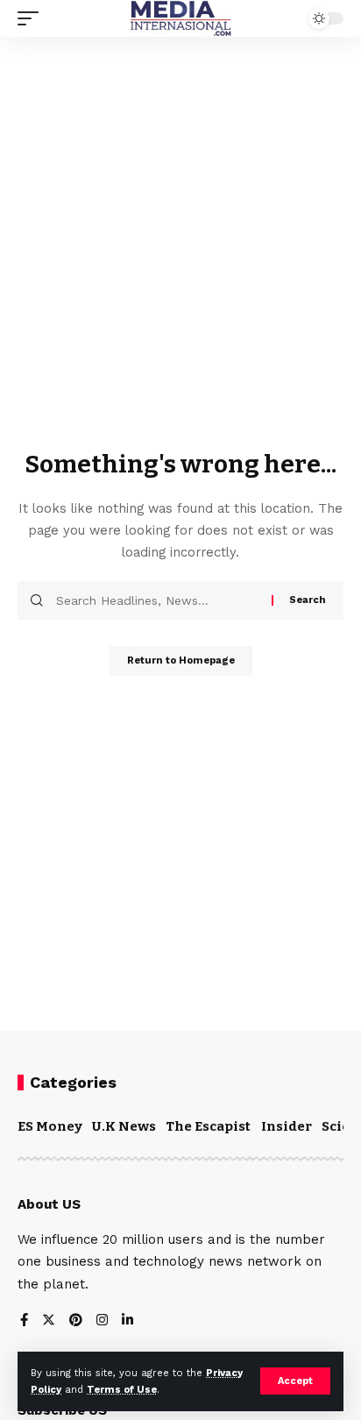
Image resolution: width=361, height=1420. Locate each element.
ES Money (50, 1126)
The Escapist (208, 1126)
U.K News (124, 1126)
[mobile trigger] (32, 18)
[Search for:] (157, 600)
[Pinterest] (76, 1321)
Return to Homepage (181, 660)
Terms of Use (122, 1389)
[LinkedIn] (127, 1321)
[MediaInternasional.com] (180, 18)
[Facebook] (24, 1321)
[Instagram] (102, 1321)
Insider (286, 1126)
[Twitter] (48, 1321)
